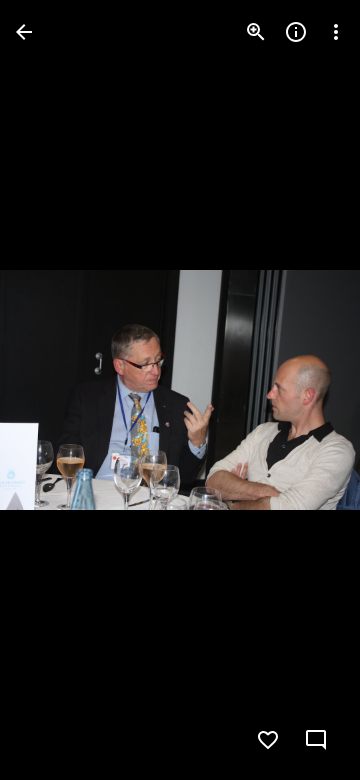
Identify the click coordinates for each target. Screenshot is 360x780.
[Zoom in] (256, 32)
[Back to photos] (24, 32)
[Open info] (296, 32)
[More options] (336, 32)
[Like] (268, 740)
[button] (56, 390)
